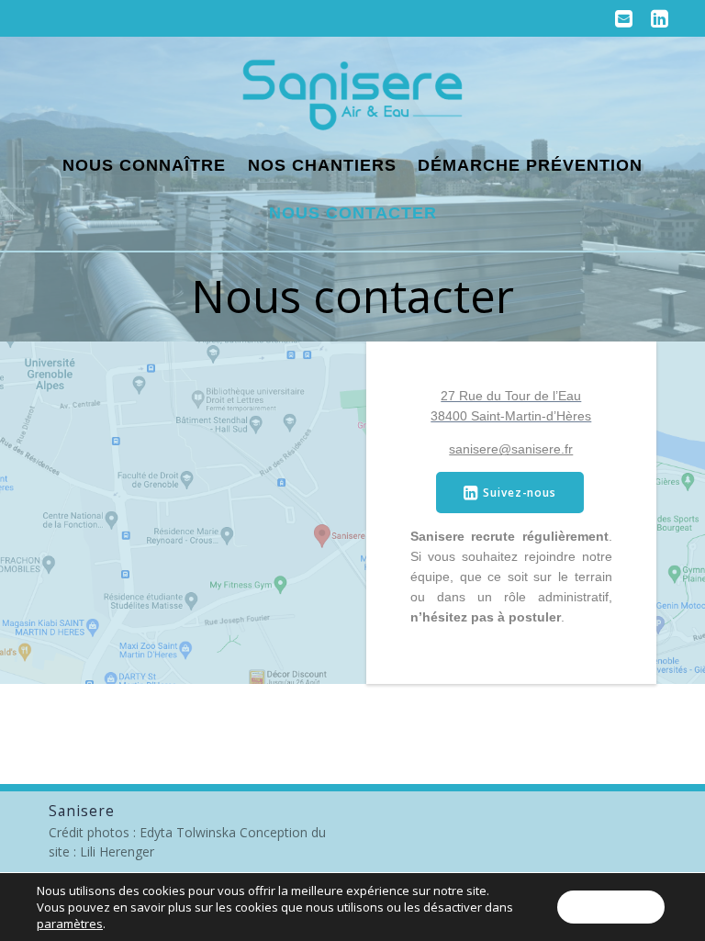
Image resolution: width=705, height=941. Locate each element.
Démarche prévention (530, 165)
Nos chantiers (322, 165)
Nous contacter (353, 213)
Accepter (611, 906)
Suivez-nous (519, 492)
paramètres (70, 923)
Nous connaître (144, 165)
